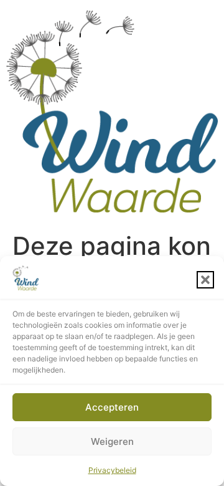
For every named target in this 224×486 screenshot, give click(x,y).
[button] (205, 280)
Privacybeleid (112, 470)
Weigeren (112, 441)
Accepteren (112, 407)
